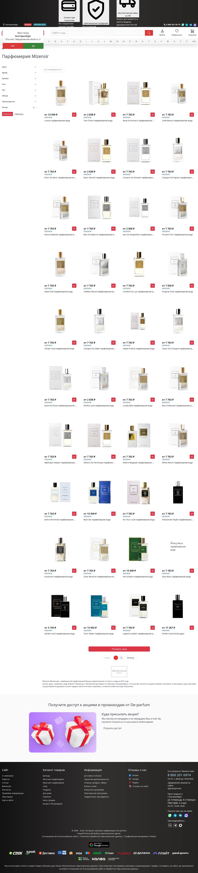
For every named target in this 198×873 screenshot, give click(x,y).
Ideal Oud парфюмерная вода (58, 291)
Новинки (47, 796)
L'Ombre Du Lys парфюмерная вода (139, 291)
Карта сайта (7, 800)
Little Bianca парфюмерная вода (177, 120)
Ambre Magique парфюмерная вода (140, 462)
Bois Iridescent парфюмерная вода (178, 405)
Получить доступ (112, 728)
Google (135, 779)
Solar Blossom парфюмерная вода (100, 576)
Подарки (47, 789)
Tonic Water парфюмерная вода (99, 633)
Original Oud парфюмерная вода (177, 291)
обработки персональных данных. (122, 868)
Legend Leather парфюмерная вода (139, 633)
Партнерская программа (95, 793)
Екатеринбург (11, 24)
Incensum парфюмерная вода (58, 576)
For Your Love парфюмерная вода (138, 519)
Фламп (135, 775)
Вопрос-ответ (90, 786)
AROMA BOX (39, 24)
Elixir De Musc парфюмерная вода (60, 177)
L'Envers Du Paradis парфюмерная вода (141, 177)
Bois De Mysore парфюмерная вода (100, 234)
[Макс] (180, 825)
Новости (6, 779)
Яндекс (135, 783)
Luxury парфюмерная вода (57, 120)
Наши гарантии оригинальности (97, 51)
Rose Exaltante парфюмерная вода (60, 234)
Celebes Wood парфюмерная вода (100, 291)
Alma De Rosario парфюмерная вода (140, 120)
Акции (28, 24)
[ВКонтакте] (170, 825)
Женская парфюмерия (53, 779)
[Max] (195, 24)
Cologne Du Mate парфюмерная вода (101, 348)
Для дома (47, 793)
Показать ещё (119, 649)
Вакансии (6, 786)
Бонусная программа (94, 789)
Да (33, 45)
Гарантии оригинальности (96, 779)
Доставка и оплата (92, 775)
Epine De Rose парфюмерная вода (60, 405)
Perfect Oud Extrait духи (173, 633)
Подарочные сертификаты (96, 796)
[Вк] (190, 24)
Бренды (46, 775)
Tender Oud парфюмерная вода (59, 348)
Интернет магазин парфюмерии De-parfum (105, 830)
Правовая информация (13, 793)
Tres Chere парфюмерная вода (98, 120)
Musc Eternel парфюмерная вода (99, 177)
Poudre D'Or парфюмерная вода (177, 234)
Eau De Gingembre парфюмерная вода (141, 234)
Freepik (152, 836)
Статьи (5, 782)
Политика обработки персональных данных (101, 836)
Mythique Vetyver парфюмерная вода (61, 462)
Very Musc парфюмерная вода (176, 576)
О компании (7, 775)
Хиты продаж (49, 800)
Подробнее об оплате (69, 51)
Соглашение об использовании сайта (60, 836)
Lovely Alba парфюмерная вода (137, 405)
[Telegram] (186, 24)
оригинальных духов (110, 833)
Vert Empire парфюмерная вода (138, 576)
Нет (13, 45)
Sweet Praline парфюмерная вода (138, 348)
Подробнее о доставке (127, 57)
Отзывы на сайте (140, 786)
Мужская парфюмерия (53, 782)
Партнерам (7, 796)
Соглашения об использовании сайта (85, 868)
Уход (45, 786)
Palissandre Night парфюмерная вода (179, 519)
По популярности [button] (52, 69)
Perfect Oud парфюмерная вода (99, 405)
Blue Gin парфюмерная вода (97, 519)
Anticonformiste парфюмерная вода (61, 519)
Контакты (6, 789)
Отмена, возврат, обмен (95, 782)
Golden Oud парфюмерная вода (59, 633)
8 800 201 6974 (179, 775)
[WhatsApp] (182, 24)
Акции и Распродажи (52, 803)
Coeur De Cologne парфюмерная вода (180, 348)
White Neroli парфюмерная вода (177, 462)
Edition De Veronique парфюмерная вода (103, 462)
